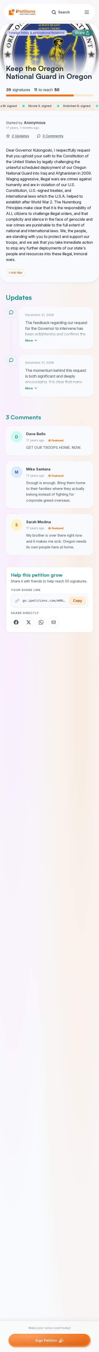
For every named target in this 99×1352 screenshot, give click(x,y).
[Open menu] (86, 12)
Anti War (15, 272)
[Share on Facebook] (16, 622)
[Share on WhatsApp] (41, 622)
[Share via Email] (53, 622)
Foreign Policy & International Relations (36, 33)
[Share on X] (28, 622)
